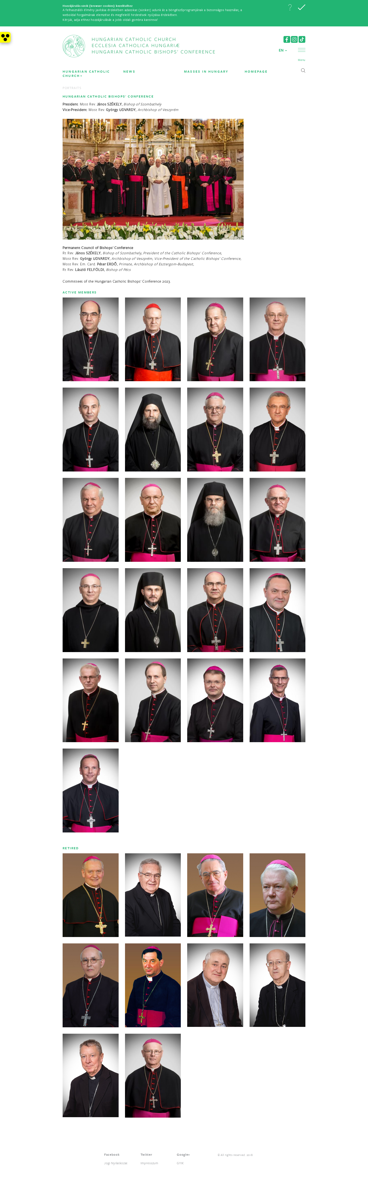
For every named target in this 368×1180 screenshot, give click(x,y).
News (129, 71)
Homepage (256, 71)
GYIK (180, 1163)
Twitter (146, 1154)
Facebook (112, 1154)
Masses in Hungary (206, 71)
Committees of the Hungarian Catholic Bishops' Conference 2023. (117, 281)
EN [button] (282, 50)
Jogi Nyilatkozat (116, 1163)
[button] (290, 7)
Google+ (183, 1154)
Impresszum (149, 1163)
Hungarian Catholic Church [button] (86, 73)
